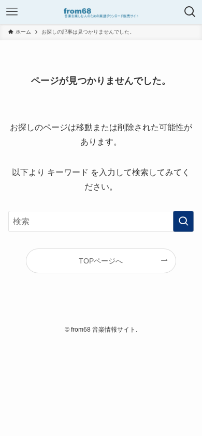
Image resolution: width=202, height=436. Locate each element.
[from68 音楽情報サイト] (101, 12)
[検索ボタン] (190, 12)
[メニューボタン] (12, 12)
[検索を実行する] (183, 221)
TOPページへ (101, 261)
